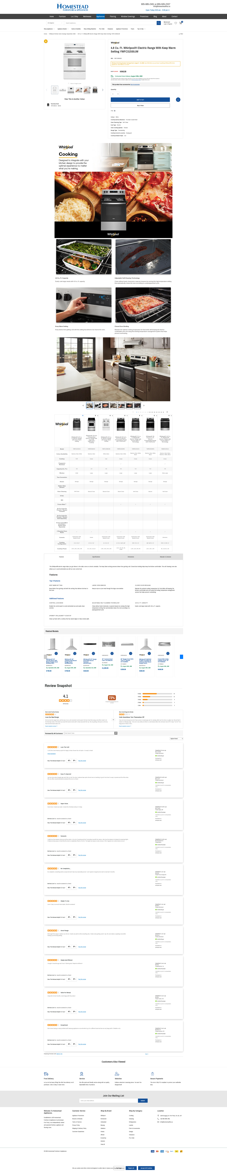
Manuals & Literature (165, 557)
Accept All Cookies (146, 1168)
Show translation (52, 753)
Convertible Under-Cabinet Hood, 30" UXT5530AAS (163, 660)
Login (165, 24)
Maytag (103, 1125)
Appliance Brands (62, 29)
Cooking (131, 1116)
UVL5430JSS (104, 662)
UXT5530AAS (160, 664)
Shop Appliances (48, 29)
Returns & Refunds (77, 1119)
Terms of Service (77, 1122)
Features (61, 557)
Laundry (131, 1125)
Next (146, 1054)
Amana (102, 1131)
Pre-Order (131, 1138)
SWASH (103, 1141)
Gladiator (103, 1128)
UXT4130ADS (123, 664)
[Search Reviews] (115, 733)
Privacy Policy (76, 1125)
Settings (119, 1168)
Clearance (131, 1135)
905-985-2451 (147, 4)
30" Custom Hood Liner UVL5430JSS (107, 659)
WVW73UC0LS (142, 665)
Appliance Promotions (78, 1116)
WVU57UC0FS (86, 665)
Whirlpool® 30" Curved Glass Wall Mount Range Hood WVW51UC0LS (52, 661)
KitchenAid (103, 1119)
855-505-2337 (163, 4)
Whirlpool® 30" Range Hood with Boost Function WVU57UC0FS (90, 661)
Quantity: (113, 89)
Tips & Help (140, 29)
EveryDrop (103, 1138)
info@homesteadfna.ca (166, 1122)
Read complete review (50, 726)
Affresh (102, 1135)
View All (103, 1144)
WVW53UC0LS (68, 665)
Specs (96, 557)
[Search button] (159, 23)
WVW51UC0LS (49, 665)
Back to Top (59, 1054)
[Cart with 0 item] (180, 23)
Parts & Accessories (134, 1128)
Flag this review (82, 760)
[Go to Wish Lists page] (176, 23)
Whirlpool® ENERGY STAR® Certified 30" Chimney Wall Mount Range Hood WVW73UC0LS (145, 661)
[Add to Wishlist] (178, 99)
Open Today (157, 10)
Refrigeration (132, 1122)
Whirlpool (103, 1116)
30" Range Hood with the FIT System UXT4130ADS (127, 660)
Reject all (131, 1168)
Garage (131, 1131)
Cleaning (131, 1119)
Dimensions (131, 557)
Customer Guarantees (78, 1131)
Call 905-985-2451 (165, 1119)
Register (170, 24)
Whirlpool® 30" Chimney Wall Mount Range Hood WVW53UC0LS (71, 661)
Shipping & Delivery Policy (136, 79)
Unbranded (103, 1122)
